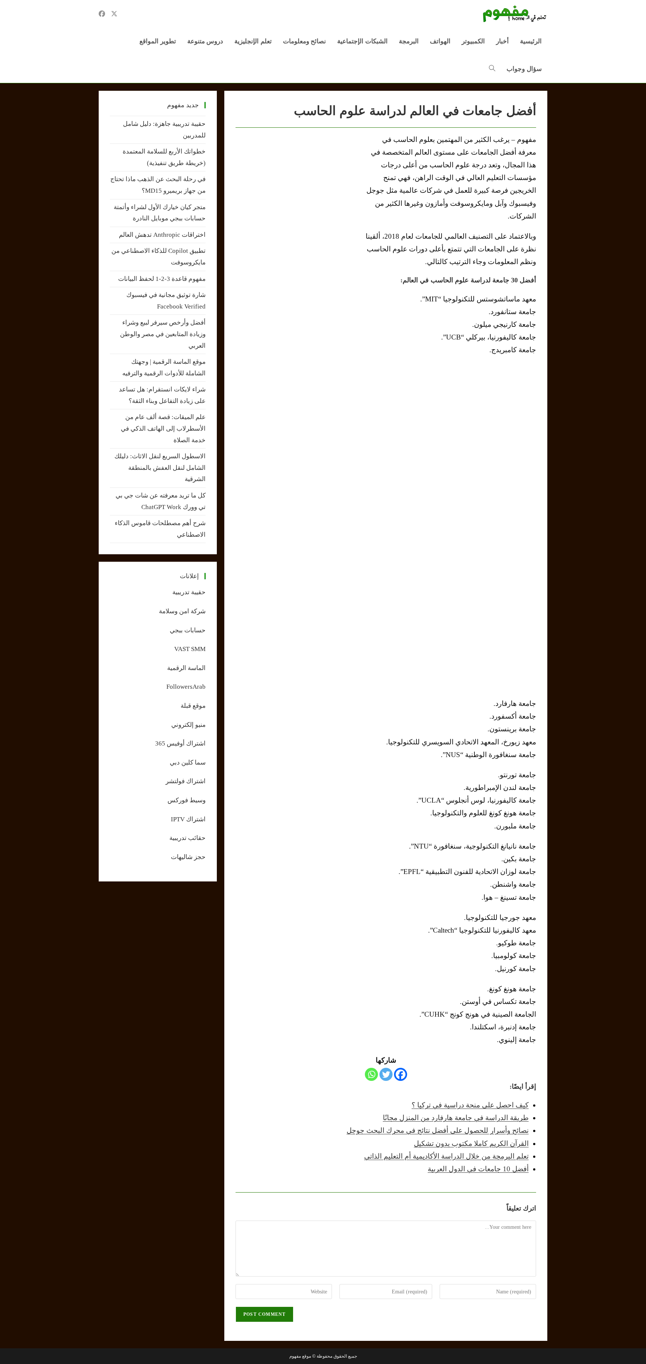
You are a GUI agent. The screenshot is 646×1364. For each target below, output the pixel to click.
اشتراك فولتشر (186, 781)
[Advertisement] (298, 189)
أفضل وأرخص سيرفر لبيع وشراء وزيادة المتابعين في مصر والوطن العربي (163, 334)
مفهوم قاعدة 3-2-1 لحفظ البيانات (162, 278)
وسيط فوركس (186, 800)
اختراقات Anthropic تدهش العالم (162, 234)
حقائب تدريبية (187, 837)
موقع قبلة (193, 705)
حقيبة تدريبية (189, 592)
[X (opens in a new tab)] (114, 13)
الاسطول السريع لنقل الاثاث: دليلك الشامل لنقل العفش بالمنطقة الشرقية (160, 468)
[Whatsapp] (371, 1074)
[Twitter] (386, 1074)
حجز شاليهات (188, 857)
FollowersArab (186, 686)
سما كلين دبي (188, 762)
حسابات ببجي (188, 630)
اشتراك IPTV (188, 819)
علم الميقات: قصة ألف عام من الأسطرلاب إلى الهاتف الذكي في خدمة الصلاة (163, 428)
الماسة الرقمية (186, 668)
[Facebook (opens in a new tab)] (102, 13)
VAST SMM (190, 648)
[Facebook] (400, 1074)
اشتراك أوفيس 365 (180, 743)
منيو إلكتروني (188, 724)
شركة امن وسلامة (182, 611)
